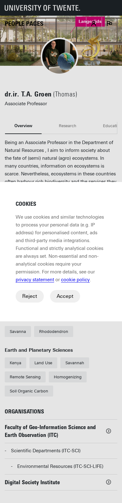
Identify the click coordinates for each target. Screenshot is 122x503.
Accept (65, 296)
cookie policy (75, 280)
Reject (29, 296)
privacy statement (35, 280)
